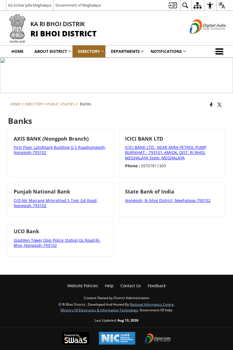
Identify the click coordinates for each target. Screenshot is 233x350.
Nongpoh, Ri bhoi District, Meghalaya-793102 (168, 200)
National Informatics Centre (152, 304)
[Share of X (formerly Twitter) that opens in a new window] (219, 104)
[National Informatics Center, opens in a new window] (117, 339)
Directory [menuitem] (89, 51)
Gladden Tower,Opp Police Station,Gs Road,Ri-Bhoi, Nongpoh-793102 (57, 243)
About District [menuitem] (50, 51)
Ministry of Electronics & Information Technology (99, 310)
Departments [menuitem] (125, 51)
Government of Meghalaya (78, 5)
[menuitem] (172, 5)
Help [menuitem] (109, 285)
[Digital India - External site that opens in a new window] (200, 38)
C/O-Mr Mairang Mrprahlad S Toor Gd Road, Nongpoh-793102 (55, 203)
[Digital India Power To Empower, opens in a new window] (158, 339)
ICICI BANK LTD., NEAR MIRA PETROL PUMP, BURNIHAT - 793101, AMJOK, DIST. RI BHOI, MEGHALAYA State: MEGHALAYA (166, 152)
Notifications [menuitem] (166, 51)
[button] (220, 51)
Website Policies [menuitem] (82, 285)
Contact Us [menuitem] (130, 285)
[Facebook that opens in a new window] (211, 104)
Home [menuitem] (17, 51)
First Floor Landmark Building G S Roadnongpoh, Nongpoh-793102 (60, 150)
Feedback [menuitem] (157, 285)
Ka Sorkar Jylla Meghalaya (29, 5)
